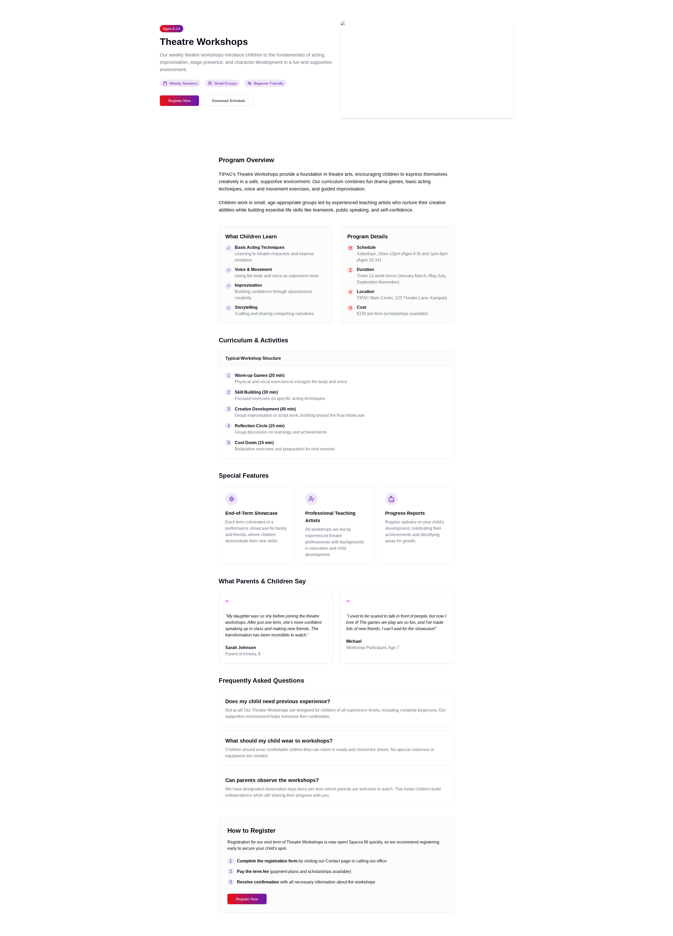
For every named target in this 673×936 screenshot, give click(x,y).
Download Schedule (228, 101)
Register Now (179, 101)
